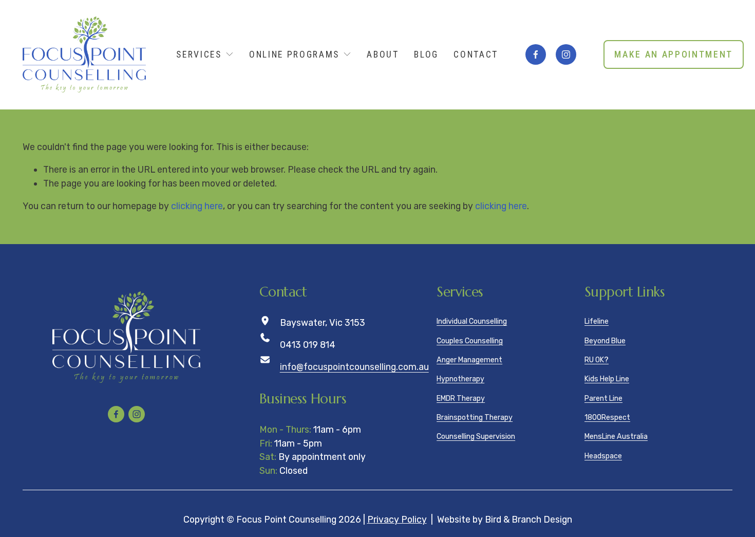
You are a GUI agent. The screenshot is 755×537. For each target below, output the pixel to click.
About (383, 54)
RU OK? (596, 360)
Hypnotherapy (460, 379)
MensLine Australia (616, 436)
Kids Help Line (606, 379)
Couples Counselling (470, 341)
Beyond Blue (605, 341)
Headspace (603, 456)
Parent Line (603, 398)
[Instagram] (566, 54)
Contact (476, 54)
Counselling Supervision (476, 436)
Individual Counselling (472, 321)
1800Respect (607, 417)
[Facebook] (535, 54)
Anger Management (469, 360)
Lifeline (596, 321)
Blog (426, 54)
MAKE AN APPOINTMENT (673, 54)
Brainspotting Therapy (475, 417)
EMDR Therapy (461, 398)
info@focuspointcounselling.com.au (354, 366)
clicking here (197, 205)
